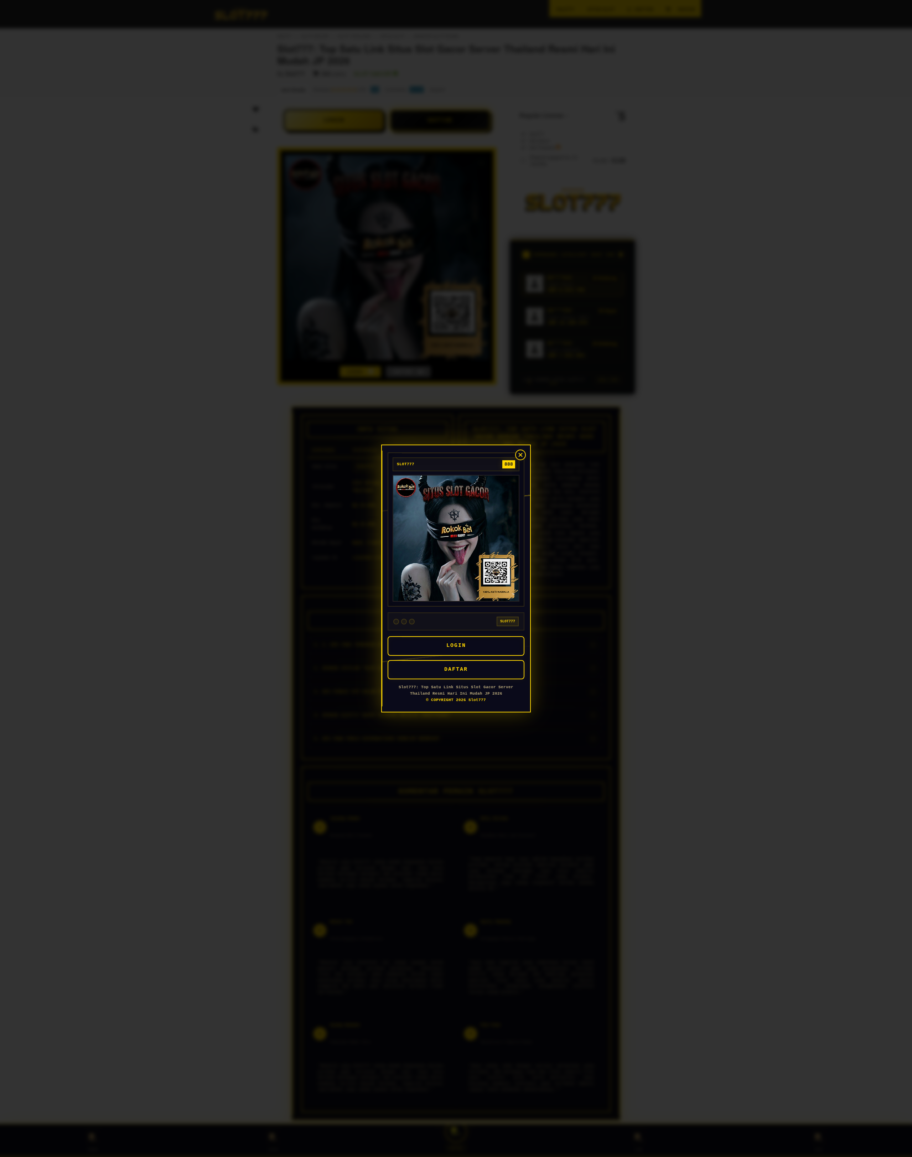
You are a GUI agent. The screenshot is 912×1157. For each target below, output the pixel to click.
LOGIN (456, 646)
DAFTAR (456, 669)
